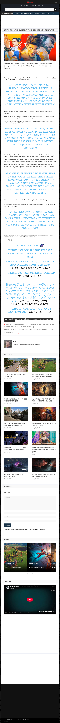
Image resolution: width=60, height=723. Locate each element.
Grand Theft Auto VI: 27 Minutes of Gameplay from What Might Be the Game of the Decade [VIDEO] (44, 450)
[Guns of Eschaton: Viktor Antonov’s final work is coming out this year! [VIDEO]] (44, 389)
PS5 (43, 319)
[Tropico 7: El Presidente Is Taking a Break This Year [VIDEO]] (16, 365)
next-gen (20, 319)
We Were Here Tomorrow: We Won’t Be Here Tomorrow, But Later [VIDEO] (15, 400)
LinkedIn (34, 5)
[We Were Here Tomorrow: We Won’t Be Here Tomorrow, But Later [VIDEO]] (16, 389)
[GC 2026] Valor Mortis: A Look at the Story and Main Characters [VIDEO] (44, 475)
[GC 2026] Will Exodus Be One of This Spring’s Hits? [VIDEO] (13, 475)
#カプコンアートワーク (34, 300)
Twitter (27, 5)
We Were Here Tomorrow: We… (35, 567)
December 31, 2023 (30, 275)
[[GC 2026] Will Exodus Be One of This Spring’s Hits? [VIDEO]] (16, 465)
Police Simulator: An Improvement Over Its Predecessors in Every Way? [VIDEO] (15, 424)
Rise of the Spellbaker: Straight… (13, 567)
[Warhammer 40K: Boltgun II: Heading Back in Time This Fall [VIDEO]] (44, 414)
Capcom (10, 319)
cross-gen (15, 319)
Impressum (20, 719)
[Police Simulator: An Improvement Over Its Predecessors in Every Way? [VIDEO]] (16, 414)
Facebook (21, 5)
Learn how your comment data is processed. (34, 529)
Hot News (6, 539)
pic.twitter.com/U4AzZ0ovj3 (30, 303)
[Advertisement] (30, 19)
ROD (14, 341)
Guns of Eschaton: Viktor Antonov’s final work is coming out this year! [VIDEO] (43, 400)
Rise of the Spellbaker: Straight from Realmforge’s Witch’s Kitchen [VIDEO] (42, 375)
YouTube (40, 5)
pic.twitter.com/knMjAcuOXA (30, 267)
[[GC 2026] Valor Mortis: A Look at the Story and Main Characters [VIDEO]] (44, 465)
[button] (27, 573)
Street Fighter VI (49, 319)
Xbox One (6, 321)
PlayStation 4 (28, 319)
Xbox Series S (12, 321)
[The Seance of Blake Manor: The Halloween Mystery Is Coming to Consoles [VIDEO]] (16, 438)
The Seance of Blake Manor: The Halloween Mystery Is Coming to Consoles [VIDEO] (15, 449)
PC (24, 319)
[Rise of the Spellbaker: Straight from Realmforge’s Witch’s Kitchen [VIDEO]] (44, 365)
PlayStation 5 (35, 319)
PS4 (40, 319)
